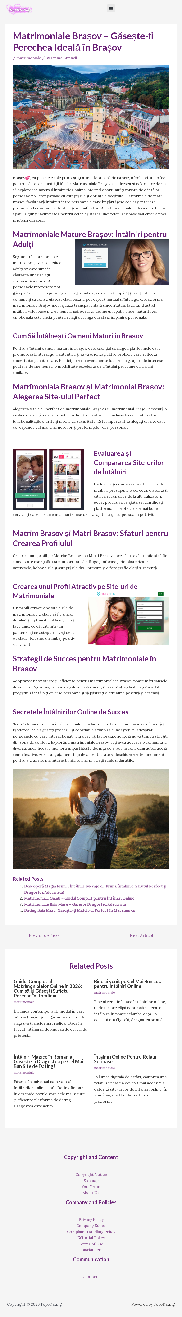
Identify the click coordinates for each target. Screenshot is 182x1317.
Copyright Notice (91, 1174)
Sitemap (91, 1180)
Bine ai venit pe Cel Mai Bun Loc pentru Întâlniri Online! (127, 983)
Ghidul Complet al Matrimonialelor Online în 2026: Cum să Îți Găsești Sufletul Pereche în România (48, 988)
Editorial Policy (91, 1237)
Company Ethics (91, 1225)
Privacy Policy (91, 1219)
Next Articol (144, 935)
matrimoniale (28, 57)
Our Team (91, 1186)
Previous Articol (42, 935)
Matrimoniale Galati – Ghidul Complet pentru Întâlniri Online (79, 898)
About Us (91, 1192)
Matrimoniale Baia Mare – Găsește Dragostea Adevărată (75, 904)
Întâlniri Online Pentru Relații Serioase (125, 1059)
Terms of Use (91, 1243)
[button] (111, 8)
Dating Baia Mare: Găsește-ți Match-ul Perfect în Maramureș (79, 910)
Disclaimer (91, 1249)
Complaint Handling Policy (91, 1231)
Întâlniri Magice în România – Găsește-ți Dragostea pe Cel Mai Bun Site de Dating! (48, 1061)
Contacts (91, 1276)
